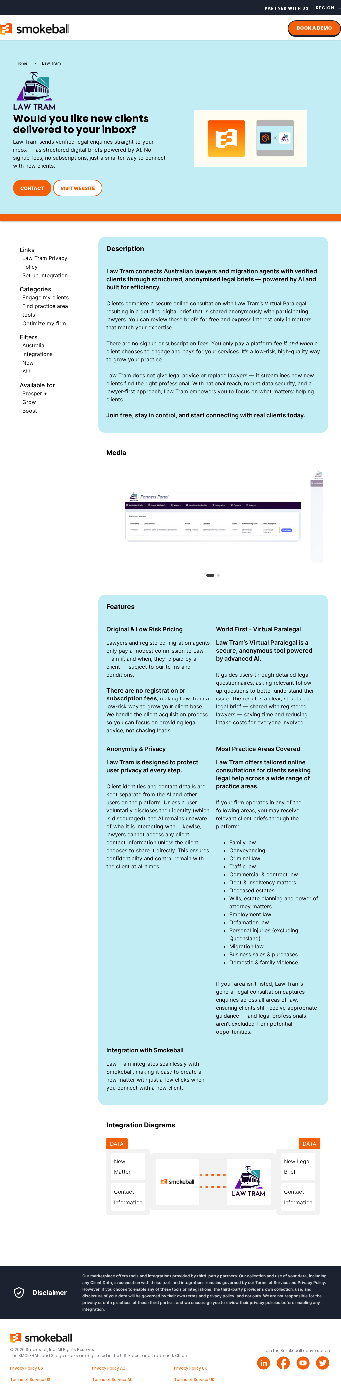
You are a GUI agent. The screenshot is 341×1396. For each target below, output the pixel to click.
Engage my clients (45, 297)
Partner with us (287, 8)
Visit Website (77, 188)
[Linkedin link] (264, 1363)
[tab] (210, 575)
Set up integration (45, 275)
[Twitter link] (323, 1363)
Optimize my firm (44, 323)
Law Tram (118, 375)
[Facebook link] (284, 1363)
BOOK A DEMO (314, 28)
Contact (32, 188)
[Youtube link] (303, 1363)
